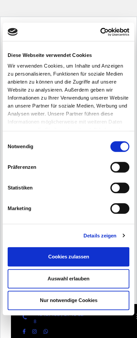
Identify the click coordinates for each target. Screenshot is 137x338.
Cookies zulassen (68, 256)
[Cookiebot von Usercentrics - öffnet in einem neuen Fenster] (100, 32)
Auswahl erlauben (68, 278)
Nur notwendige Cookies (68, 300)
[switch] (119, 172)
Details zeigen (99, 235)
